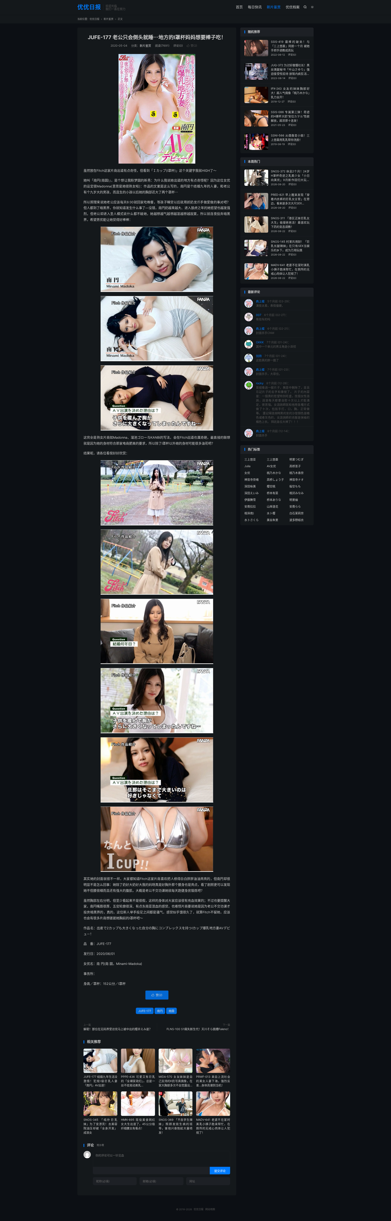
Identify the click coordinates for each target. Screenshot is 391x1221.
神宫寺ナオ (296, 479)
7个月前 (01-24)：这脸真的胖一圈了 (272, 358)
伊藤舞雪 (250, 499)
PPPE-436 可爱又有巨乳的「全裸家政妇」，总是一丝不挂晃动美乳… (138, 1081)
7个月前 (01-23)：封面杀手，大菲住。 (273, 371)
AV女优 (271, 466)
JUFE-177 (144, 1011)
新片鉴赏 (274, 7)
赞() (192, 45)
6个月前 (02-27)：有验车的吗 (272, 317)
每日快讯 (255, 7)
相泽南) (249, 513)
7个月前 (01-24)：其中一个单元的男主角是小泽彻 (276, 344)
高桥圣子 (295, 466)
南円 (160, 1011)
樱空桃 (271, 486)
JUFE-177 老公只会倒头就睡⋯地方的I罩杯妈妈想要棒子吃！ (157, 37)
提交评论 (220, 1171)
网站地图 (210, 1209)
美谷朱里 (272, 520)
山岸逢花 (272, 506)
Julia (247, 466)
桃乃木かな (274, 473)
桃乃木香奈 (296, 473)
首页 (239, 7)
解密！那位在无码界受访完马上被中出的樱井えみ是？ (117, 1029)
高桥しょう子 (275, 479)
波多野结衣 (296, 520)
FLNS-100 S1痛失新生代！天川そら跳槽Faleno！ (198, 1029)
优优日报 (89, 7)
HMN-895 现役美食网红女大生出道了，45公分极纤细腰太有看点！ (138, 1124)
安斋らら (295, 506)
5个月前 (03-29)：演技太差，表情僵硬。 (274, 303)
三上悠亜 (272, 459)
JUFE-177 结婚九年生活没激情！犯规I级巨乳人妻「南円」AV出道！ (100, 1081)
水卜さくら (251, 520)
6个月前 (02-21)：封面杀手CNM (273, 331)
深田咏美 (250, 486)
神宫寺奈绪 (251, 479)
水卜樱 (271, 513)
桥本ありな (274, 499)
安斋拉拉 (250, 506)
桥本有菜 (272, 493)
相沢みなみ (296, 493)
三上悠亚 (250, 459)
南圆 (171, 1011)
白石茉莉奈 (296, 513)
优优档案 (293, 7)
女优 (247, 473)
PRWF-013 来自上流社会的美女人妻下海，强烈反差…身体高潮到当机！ (213, 1081)
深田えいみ (251, 493)
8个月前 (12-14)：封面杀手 (273, 433)
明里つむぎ (296, 459)
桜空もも (295, 486)
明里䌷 (293, 499)
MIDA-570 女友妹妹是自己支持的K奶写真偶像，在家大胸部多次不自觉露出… (175, 1081)
